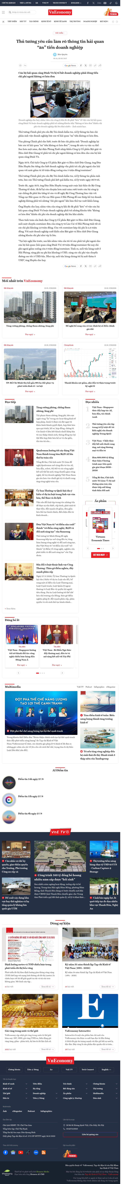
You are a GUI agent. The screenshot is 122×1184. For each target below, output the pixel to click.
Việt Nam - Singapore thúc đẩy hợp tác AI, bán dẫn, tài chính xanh (103, 412)
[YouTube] (105, 3)
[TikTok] (111, 3)
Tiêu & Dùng (25, 3)
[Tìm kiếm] (10, 12)
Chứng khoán (8, 3)
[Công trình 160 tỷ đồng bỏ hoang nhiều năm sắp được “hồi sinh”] (60, 855)
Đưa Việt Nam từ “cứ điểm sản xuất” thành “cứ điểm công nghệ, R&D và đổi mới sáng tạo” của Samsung (55, 528)
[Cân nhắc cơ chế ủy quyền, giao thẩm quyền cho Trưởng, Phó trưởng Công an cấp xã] (16, 848)
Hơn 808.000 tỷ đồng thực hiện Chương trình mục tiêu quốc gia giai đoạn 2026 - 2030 (103, 464)
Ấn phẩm (100, 501)
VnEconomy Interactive (78, 1030)
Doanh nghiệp (90, 21)
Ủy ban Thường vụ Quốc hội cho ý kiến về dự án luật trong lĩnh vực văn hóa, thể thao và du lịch (55, 494)
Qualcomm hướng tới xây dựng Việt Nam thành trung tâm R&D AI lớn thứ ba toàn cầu (55, 454)
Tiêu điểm (12, 21)
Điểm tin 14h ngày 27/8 (30, 779)
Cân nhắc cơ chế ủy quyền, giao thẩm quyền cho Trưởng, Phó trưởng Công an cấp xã (15, 866)
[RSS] (43, 1152)
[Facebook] (88, 3)
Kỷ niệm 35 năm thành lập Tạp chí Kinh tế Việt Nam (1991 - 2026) (88, 966)
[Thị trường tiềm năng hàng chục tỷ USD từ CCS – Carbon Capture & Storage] (104, 848)
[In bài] (20, 65)
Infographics (99, 686)
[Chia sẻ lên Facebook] (81, 65)
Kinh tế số (46, 21)
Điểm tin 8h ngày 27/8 (30, 813)
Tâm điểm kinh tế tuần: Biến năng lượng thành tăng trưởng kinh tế (97, 718)
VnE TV (45, 3)
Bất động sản (106, 21)
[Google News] (116, 3)
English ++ (76, 3)
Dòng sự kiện (60, 923)
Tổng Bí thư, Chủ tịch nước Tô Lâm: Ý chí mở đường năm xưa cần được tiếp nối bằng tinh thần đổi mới (103, 484)
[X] (93, 3)
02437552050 (72, 1128)
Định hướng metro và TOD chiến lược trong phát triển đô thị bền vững (28, 966)
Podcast (89, 686)
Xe (37, 3)
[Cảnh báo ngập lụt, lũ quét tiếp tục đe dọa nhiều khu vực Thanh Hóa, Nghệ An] (104, 885)
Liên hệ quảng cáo (90, 1134)
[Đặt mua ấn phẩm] (111, 12)
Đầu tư (23, 21)
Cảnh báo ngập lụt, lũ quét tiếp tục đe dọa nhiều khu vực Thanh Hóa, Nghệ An (104, 902)
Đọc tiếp (10, 402)
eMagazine (110, 686)
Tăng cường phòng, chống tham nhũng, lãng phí (30, 326)
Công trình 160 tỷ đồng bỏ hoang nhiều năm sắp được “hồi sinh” (57, 877)
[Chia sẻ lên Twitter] (86, 65)
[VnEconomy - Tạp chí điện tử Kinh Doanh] (60, 1060)
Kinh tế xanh (60, 21)
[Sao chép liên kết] (95, 65)
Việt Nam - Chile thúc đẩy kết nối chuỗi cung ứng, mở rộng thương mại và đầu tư (103, 446)
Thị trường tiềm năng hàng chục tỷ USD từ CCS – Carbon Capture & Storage (103, 866)
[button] (37, 672)
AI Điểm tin (60, 770)
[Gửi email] (90, 65)
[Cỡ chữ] (25, 65)
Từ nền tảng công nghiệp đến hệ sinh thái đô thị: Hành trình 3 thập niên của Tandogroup (97, 755)
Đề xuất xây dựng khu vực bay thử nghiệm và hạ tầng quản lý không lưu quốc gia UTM (15, 902)
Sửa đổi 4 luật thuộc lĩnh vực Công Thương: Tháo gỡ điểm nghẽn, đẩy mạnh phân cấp (54, 568)
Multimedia (13, 686)
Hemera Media (42, 1171)
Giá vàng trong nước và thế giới (21, 1030)
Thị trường (75, 21)
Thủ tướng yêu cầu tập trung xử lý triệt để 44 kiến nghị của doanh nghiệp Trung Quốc (103, 429)
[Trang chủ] (3, 21)
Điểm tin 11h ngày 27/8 (30, 796)
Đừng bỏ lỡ (12, 620)
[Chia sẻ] (100, 65)
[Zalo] (99, 3)
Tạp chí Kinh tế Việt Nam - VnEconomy (101, 1174)
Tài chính (33, 21)
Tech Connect (60, 3)
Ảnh (5, 1111)
